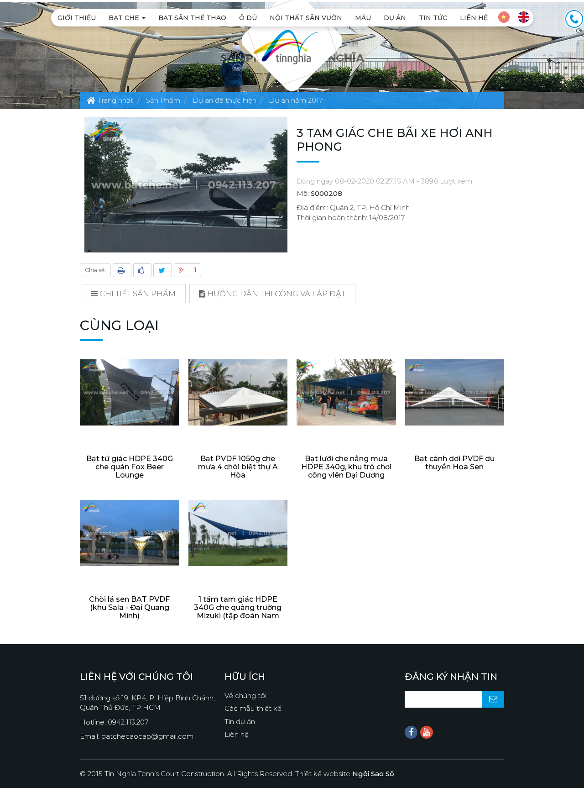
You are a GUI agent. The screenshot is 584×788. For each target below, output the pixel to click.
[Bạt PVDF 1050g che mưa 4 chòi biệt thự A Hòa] (238, 392)
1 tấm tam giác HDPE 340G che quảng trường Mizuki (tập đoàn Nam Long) (238, 611)
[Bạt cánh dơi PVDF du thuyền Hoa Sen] (455, 392)
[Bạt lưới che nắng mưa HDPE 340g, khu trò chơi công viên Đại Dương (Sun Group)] (346, 392)
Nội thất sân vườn (306, 18)
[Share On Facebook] (142, 270)
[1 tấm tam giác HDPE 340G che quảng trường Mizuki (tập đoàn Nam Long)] (238, 533)
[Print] (122, 270)
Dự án (395, 18)
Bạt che (125, 18)
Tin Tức (433, 18)
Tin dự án (239, 721)
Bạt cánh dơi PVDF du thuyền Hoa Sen (454, 462)
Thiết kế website (344, 773)
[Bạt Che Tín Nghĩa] (286, 46)
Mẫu (363, 18)
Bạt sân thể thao (192, 18)
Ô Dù (248, 18)
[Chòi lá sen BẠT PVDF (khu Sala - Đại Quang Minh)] (129, 533)
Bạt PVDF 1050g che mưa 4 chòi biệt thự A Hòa (238, 466)
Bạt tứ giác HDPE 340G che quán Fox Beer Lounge (129, 466)
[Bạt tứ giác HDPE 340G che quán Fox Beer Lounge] (129, 392)
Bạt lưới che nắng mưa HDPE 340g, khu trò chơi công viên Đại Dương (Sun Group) (346, 471)
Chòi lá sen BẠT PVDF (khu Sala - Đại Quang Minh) (129, 607)
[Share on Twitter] (162, 270)
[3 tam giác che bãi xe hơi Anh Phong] (185, 184)
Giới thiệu (76, 18)
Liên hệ (474, 18)
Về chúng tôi (245, 695)
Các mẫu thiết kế (253, 708)
